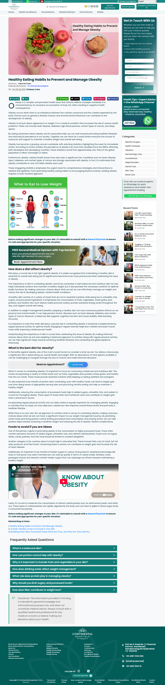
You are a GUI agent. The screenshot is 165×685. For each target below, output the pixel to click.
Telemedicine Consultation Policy (118, 681)
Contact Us (88, 652)
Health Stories (51, 654)
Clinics (11, 654)
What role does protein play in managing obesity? (41, 576)
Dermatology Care (133, 154)
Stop (26, 99)
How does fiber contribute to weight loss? (36, 590)
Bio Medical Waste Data (139, 681)
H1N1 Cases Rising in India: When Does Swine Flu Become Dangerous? (145, 278)
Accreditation (131, 158)
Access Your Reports (127, 1)
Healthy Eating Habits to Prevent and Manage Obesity (36, 526)
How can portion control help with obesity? (37, 555)
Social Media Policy (100, 681)
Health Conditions (27, 12)
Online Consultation (92, 656)
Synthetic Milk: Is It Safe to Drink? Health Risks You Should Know (144, 225)
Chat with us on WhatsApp (141, 196)
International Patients (54, 644)
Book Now (33, 1)
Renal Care (130, 175)
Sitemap (87, 650)
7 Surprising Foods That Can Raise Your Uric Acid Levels (145, 309)
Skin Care (129, 170)
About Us (11, 648)
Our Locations (13, 656)
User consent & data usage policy (81, 681)
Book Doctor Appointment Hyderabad (23, 644)
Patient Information (16, 658)
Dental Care (130, 166)
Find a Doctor (86, 12)
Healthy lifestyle (67, 12)
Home (11, 12)
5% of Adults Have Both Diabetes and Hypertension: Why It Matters (144, 237)
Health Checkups (132, 146)
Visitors (49, 646)
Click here (78, 365)
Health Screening (52, 652)
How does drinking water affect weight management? (44, 569)
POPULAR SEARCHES (80, 675)
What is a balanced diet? (27, 548)
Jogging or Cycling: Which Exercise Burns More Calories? (143, 246)
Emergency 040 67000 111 (53, 1)
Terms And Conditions (51, 681)
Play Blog (15, 99)
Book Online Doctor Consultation (21, 646)
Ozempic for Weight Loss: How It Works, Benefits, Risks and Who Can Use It (144, 299)
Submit (138, 87)
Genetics (129, 150)
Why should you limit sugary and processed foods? (42, 583)
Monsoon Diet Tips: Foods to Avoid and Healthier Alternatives (143, 288)
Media (100, 12)
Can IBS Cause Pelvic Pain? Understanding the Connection (143, 215)
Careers (87, 646)
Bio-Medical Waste (91, 654)
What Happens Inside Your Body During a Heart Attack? (143, 267)
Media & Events (52, 648)
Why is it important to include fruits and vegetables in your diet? (50, 562)
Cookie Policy (152, 681)
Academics (88, 644)
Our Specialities (14, 652)
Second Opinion (128, 7)
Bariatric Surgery (132, 142)
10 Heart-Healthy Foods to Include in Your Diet (32, 529)
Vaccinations (47, 12)
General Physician (97, 239)
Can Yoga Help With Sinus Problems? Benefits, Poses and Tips (144, 257)
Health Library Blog (53, 650)
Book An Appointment (110, 6)
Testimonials (89, 648)
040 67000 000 (17, 1)
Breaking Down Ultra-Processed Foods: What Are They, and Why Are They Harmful (50, 531)
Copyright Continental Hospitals (22, 680)
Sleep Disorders (132, 162)
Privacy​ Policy (64, 681)
